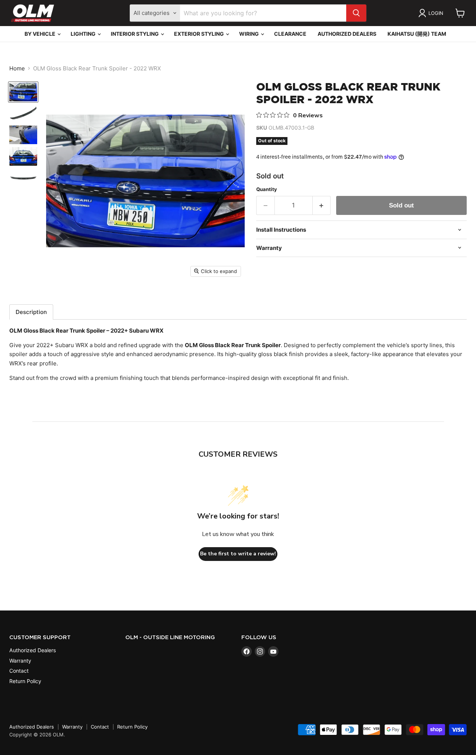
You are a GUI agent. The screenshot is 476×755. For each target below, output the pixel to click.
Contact (19, 670)
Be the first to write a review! (238, 553)
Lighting (84, 34)
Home (17, 68)
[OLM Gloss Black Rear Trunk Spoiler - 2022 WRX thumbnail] (23, 92)
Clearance (290, 34)
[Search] (356, 13)
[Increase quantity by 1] (322, 205)
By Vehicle (41, 34)
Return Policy (25, 681)
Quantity (266, 189)
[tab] (31, 312)
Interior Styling (135, 34)
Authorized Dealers (347, 34)
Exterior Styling (199, 34)
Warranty (20, 660)
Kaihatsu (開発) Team (416, 34)
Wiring (249, 34)
